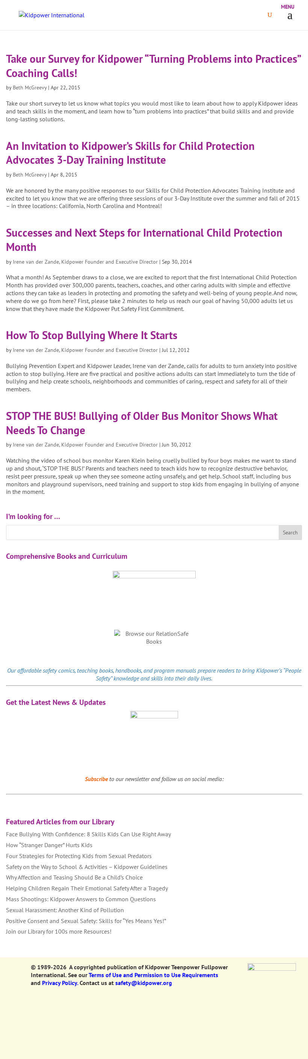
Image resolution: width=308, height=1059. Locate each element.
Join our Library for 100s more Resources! (59, 931)
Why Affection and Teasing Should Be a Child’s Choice (74, 877)
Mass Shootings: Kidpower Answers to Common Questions (81, 899)
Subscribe (96, 779)
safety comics (59, 670)
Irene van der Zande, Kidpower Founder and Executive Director (85, 261)
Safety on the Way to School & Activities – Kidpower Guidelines (87, 866)
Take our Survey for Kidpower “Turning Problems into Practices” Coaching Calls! (153, 65)
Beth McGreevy (30, 87)
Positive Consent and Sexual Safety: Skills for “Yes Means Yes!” (86, 921)
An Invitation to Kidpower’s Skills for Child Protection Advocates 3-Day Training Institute (130, 153)
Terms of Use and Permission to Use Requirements (153, 975)
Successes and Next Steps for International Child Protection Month (144, 239)
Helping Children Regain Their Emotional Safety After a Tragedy (87, 888)
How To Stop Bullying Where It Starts (91, 335)
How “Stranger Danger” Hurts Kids (49, 845)
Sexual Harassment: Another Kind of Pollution (65, 910)
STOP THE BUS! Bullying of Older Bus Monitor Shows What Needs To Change (142, 423)
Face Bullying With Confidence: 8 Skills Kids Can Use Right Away (88, 834)
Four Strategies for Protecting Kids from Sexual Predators (79, 856)
